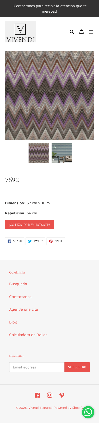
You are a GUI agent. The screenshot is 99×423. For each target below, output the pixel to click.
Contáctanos (20, 296)
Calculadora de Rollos (28, 334)
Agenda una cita (23, 309)
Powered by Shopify (68, 407)
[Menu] (91, 31)
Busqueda (18, 284)
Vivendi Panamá (40, 407)
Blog (13, 322)
